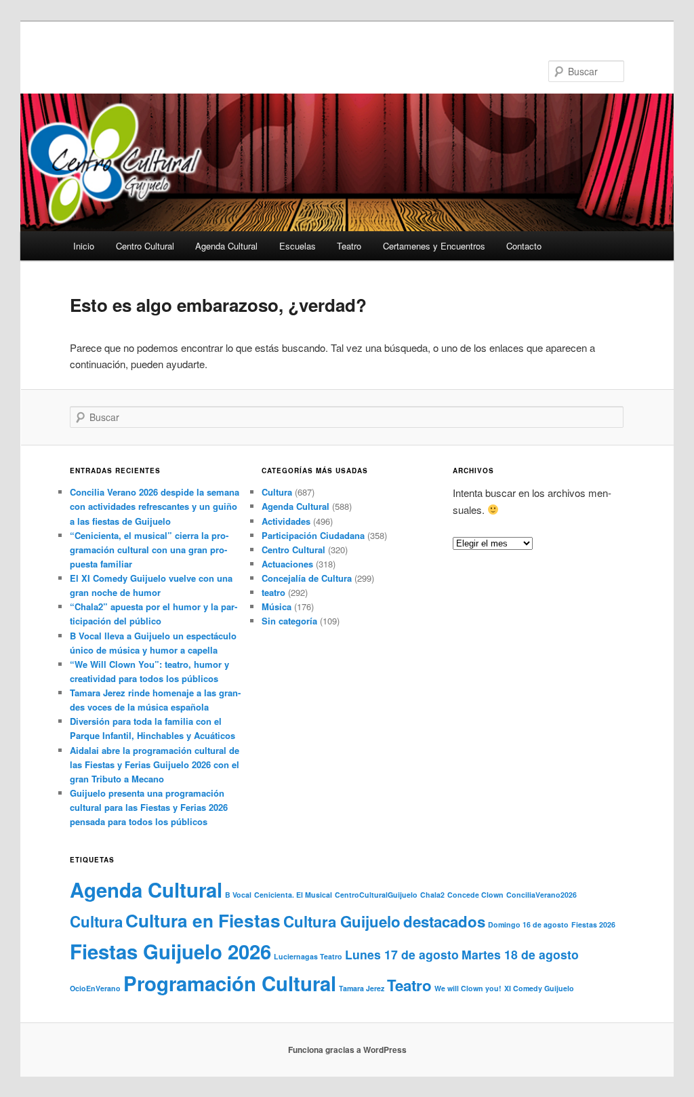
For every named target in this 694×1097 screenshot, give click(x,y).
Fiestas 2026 (593, 924)
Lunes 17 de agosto (402, 954)
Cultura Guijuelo (342, 921)
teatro (273, 592)
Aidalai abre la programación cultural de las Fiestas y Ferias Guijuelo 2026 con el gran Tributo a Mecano (154, 764)
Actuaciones (287, 563)
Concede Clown (475, 895)
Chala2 (432, 895)
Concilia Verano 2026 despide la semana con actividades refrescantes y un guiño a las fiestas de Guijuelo (154, 506)
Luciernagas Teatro (308, 956)
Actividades (286, 521)
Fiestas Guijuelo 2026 (170, 951)
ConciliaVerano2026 (541, 895)
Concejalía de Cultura (307, 578)
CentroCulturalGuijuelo (376, 895)
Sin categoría (289, 620)
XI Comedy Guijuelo (539, 988)
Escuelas (297, 245)
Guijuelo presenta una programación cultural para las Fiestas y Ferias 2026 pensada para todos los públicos (149, 807)
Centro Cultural (145, 245)
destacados (444, 921)
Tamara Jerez (361, 988)
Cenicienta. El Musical (293, 895)
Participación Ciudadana (313, 535)
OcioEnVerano (95, 988)
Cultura (277, 491)
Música (276, 606)
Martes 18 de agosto (520, 954)
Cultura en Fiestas (203, 920)
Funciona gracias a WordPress (347, 1049)
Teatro (349, 245)
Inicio (83, 245)
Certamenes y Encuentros (434, 245)
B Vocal (238, 895)
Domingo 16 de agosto (528, 924)
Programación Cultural (229, 983)
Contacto (524, 245)
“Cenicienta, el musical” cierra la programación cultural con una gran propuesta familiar (149, 549)
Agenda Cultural (226, 245)
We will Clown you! (468, 988)
